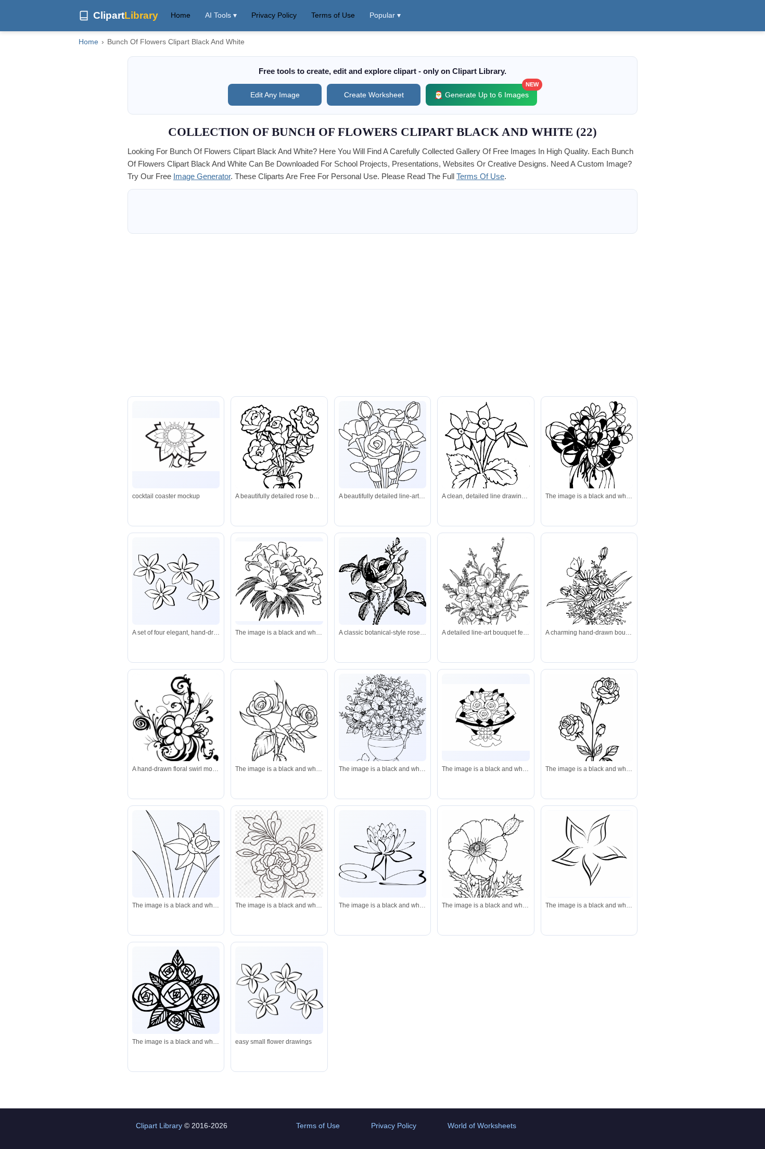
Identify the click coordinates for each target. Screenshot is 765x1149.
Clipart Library (159, 1125)
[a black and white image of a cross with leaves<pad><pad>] (279, 581)
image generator (202, 176)
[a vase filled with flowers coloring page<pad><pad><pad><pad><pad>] (382, 723)
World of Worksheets (482, 1125)
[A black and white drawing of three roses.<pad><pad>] (589, 735)
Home (180, 15)
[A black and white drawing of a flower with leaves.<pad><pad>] (176, 990)
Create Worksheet (374, 95)
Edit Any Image (275, 95)
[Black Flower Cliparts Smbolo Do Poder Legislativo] (176, 444)
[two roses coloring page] (279, 728)
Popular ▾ (385, 15)
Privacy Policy (274, 15)
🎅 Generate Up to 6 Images (485, 91)
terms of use (480, 176)
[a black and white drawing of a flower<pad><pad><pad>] (485, 873)
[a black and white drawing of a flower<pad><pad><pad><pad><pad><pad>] (176, 891)
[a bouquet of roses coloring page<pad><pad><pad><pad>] (485, 717)
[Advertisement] (383, 315)
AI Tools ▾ (221, 15)
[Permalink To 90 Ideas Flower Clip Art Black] (279, 990)
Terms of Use (333, 15)
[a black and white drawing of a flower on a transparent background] (279, 861)
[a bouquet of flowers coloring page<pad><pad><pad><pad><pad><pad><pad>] (589, 455)
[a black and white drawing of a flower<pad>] (589, 854)
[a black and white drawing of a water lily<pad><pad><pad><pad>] (382, 854)
